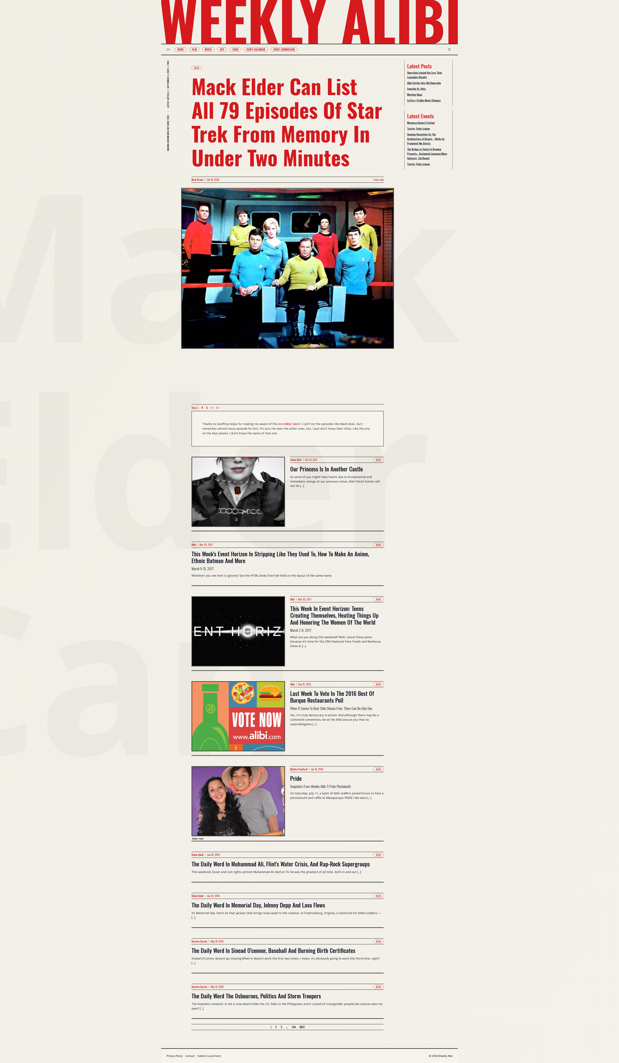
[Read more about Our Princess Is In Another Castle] (238, 494)
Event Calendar (255, 49)
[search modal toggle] (449, 49)
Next (302, 1027)
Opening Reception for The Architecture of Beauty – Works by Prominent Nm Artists (426, 138)
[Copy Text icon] (212, 407)
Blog (196, 67)
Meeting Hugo (414, 95)
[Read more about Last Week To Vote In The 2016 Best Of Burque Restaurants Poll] (238, 718)
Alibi (194, 545)
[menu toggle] (168, 49)
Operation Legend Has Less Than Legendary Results (424, 75)
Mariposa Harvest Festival (421, 123)
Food (235, 49)
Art (222, 49)
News (181, 49)
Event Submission (284, 49)
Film (194, 49)
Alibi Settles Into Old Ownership (424, 83)
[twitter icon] (207, 407)
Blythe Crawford (298, 769)
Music (208, 49)
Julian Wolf (295, 460)
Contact (190, 1056)
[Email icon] (217, 407)
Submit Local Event (209, 1056)
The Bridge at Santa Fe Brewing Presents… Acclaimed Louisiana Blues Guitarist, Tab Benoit (427, 153)
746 (294, 1027)
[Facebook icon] (202, 407)
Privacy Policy (174, 1056)
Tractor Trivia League (418, 129)
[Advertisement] (288, 376)
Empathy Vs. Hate (416, 89)
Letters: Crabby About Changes (424, 100)
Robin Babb (197, 855)
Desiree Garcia (199, 941)
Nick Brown (197, 180)
